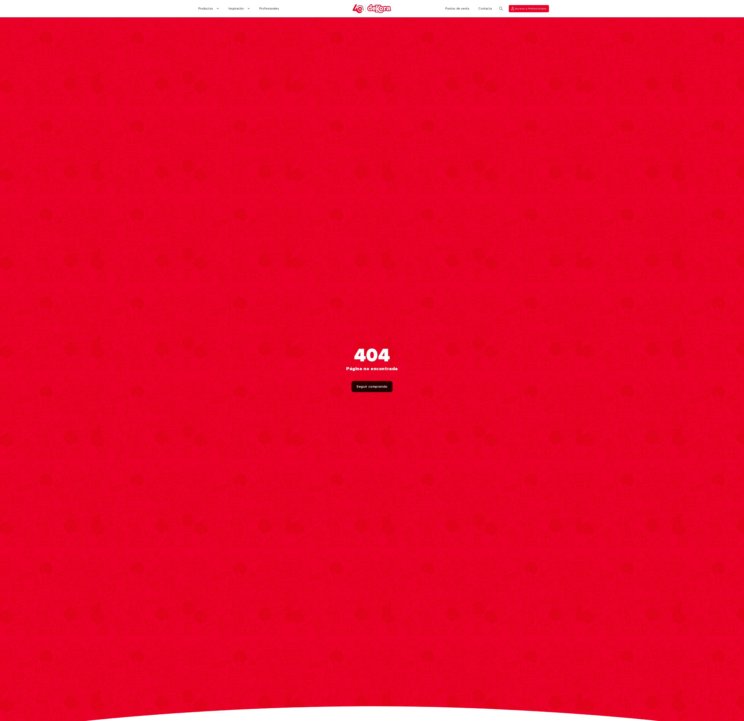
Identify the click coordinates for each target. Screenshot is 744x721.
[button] (501, 8)
